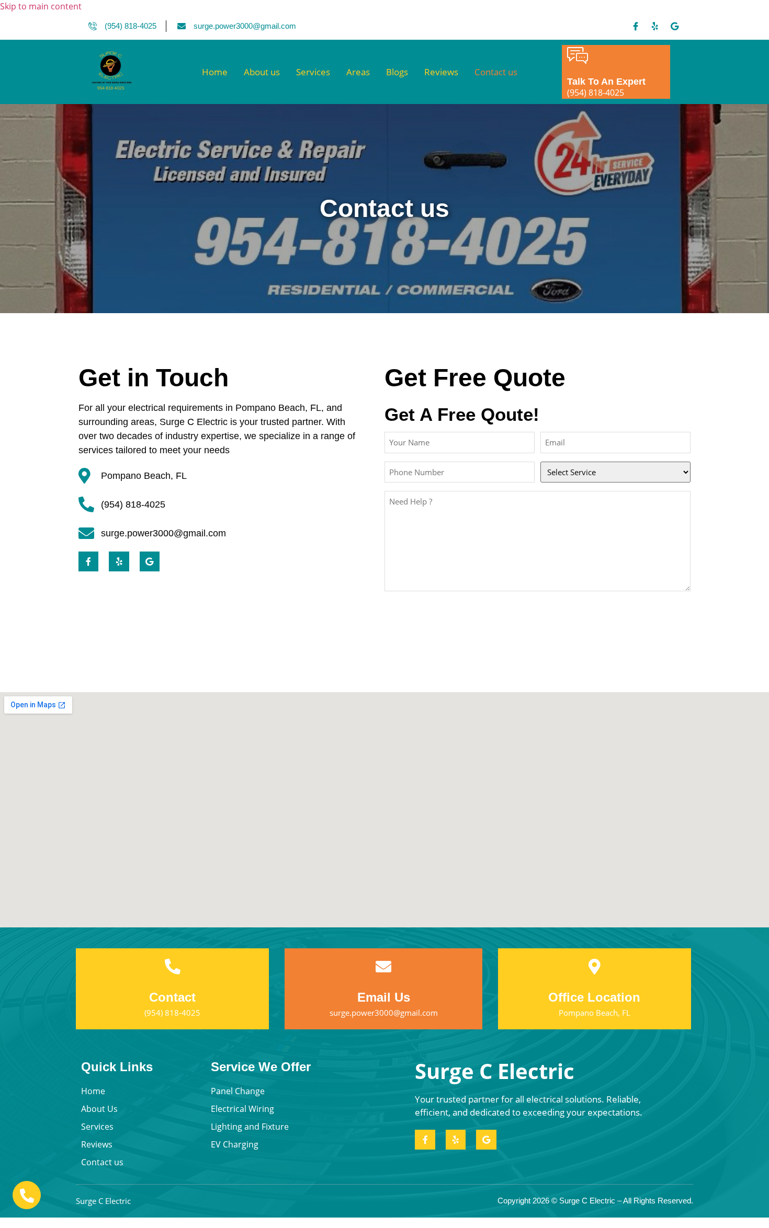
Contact (172, 997)
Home (215, 72)
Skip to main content (41, 6)
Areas (358, 72)
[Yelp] (655, 26)
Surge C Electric (494, 1071)
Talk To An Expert (606, 81)
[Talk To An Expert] (577, 55)
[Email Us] (383, 966)
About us (262, 72)
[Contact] (172, 966)
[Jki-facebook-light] (635, 26)
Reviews (441, 72)
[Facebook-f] (88, 561)
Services (313, 72)
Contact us (495, 72)
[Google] (674, 26)
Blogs (397, 72)
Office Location (594, 997)
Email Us (383, 997)
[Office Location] (594, 966)
